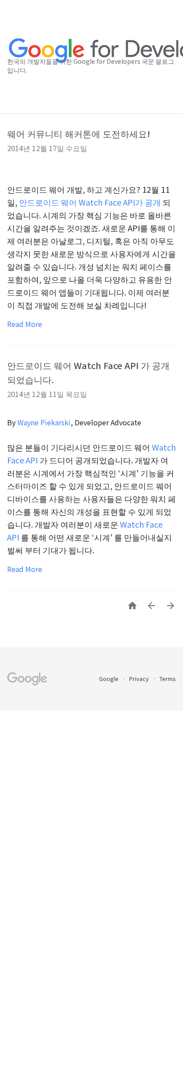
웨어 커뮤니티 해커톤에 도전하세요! (78, 133)
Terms (167, 678)
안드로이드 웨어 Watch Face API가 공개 (90, 202)
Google (109, 678)
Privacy (139, 678)
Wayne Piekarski (44, 422)
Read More (24, 324)
